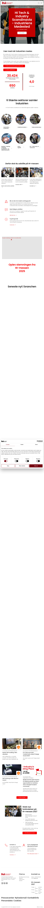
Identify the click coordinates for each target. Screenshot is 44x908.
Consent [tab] (7, 444)
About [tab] (36, 444)
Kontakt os (32, 186)
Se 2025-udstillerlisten (10, 69)
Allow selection (22, 465)
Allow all (36, 465)
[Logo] (7, 3)
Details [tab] (22, 444)
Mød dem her (12, 215)
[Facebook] (2, 883)
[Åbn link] (12, 81)
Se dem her (12, 224)
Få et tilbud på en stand (30, 832)
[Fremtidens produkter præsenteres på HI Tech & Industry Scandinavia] (13, 811)
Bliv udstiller (21, 32)
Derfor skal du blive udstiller (7, 186)
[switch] (16, 461)
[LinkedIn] (4, 883)
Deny (8, 465)
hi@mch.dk (36, 878)
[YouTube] (7, 883)
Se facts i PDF (19, 184)
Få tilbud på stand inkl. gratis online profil (14, 65)
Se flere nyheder (22, 797)
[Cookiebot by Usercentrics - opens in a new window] (38, 441)
